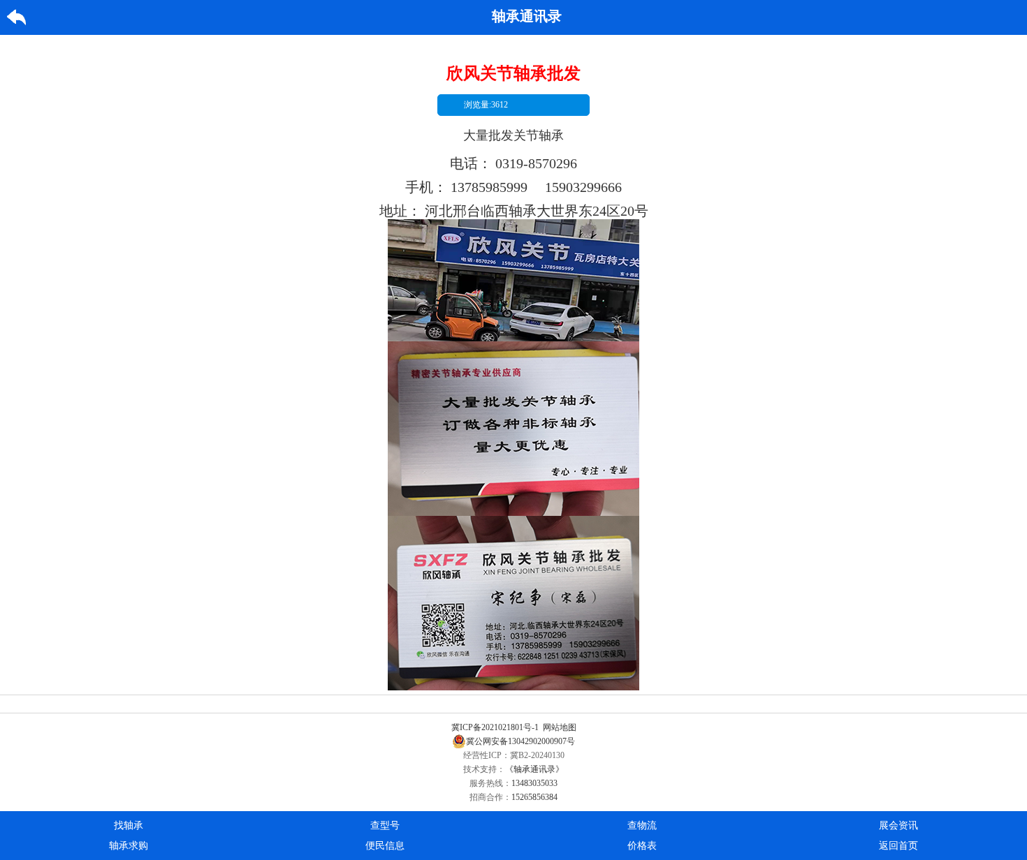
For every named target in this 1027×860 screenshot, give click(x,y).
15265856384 (534, 797)
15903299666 (583, 187)
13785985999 (489, 187)
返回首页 (898, 845)
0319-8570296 (536, 163)
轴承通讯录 (527, 16)
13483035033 (534, 783)
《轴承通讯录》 (534, 769)
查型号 (385, 825)
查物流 (642, 825)
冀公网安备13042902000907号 (520, 741)
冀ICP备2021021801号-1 (495, 727)
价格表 (642, 845)
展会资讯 (898, 825)
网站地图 (559, 727)
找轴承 (128, 825)
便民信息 (385, 845)
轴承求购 (128, 845)
